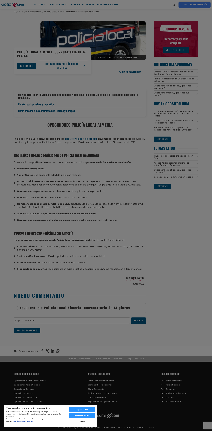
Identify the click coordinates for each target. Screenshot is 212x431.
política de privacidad (23, 421)
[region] (50, 415)
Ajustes (82, 421)
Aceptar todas (81, 409)
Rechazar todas (82, 416)
